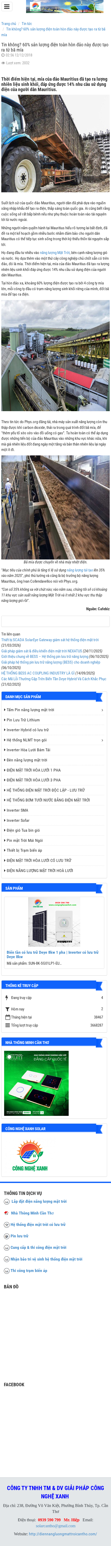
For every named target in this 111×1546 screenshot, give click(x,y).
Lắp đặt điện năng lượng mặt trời (38, 1201)
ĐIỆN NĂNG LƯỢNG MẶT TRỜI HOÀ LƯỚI (40, 870)
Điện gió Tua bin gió (23, 830)
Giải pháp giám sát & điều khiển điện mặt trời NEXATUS (41, 651)
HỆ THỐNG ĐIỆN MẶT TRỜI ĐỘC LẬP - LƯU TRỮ (46, 790)
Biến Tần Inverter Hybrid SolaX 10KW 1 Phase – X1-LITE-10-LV (64, 954)
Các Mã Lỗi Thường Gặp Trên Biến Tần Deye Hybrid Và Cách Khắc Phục (53, 679)
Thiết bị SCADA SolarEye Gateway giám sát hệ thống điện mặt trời (50, 640)
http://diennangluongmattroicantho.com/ (63, 1533)
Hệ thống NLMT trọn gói (27, 739)
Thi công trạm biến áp (29, 1270)
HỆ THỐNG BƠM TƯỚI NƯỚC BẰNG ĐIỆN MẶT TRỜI (48, 800)
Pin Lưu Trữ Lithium (23, 719)
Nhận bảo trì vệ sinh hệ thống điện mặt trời (46, 1259)
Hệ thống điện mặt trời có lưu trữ (38, 1224)
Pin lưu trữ (19, 1235)
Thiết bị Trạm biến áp (24, 850)
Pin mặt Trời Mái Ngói (25, 840)
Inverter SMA (17, 810)
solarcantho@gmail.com (55, 1526)
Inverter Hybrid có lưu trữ (28, 729)
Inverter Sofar (18, 820)
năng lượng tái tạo (80, 570)
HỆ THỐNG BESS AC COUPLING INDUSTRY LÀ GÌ (38, 673)
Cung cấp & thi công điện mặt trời (38, 1247)
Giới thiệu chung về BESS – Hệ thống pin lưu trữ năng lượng (44, 656)
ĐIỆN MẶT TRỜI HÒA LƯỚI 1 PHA (34, 770)
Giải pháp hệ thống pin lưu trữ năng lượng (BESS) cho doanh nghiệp (50, 662)
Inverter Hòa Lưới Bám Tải (28, 749)
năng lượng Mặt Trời (55, 252)
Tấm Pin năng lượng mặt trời (30, 709)
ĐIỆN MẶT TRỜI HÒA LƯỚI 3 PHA (34, 780)
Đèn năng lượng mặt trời (27, 760)
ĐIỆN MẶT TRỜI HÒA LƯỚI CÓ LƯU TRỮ (39, 860)
